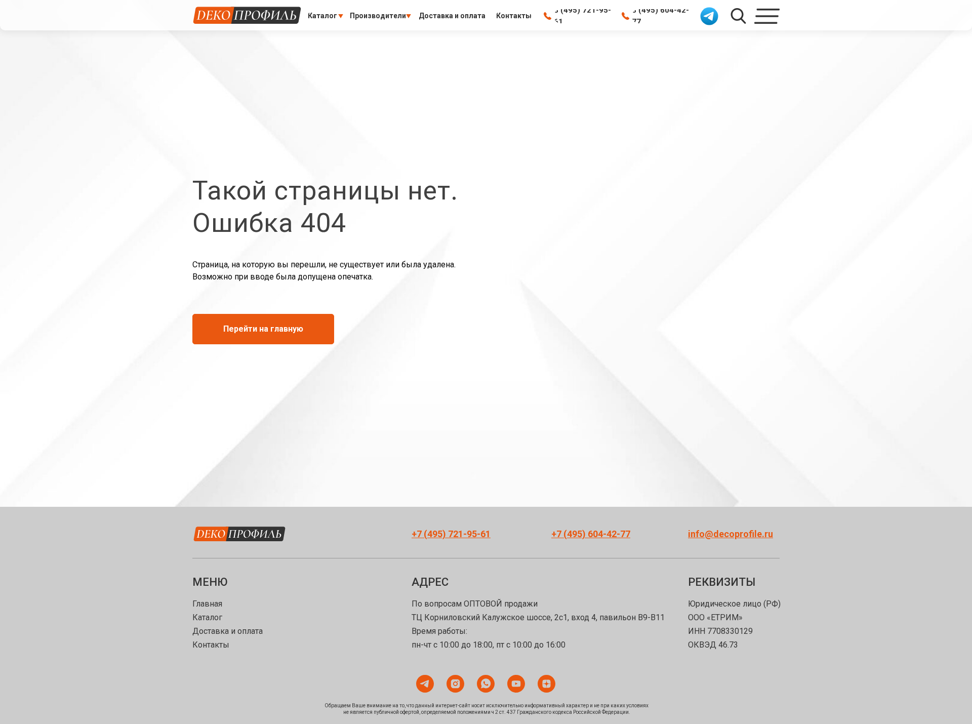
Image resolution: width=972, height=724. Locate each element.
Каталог (207, 617)
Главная (207, 604)
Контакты (210, 645)
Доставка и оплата (227, 631)
